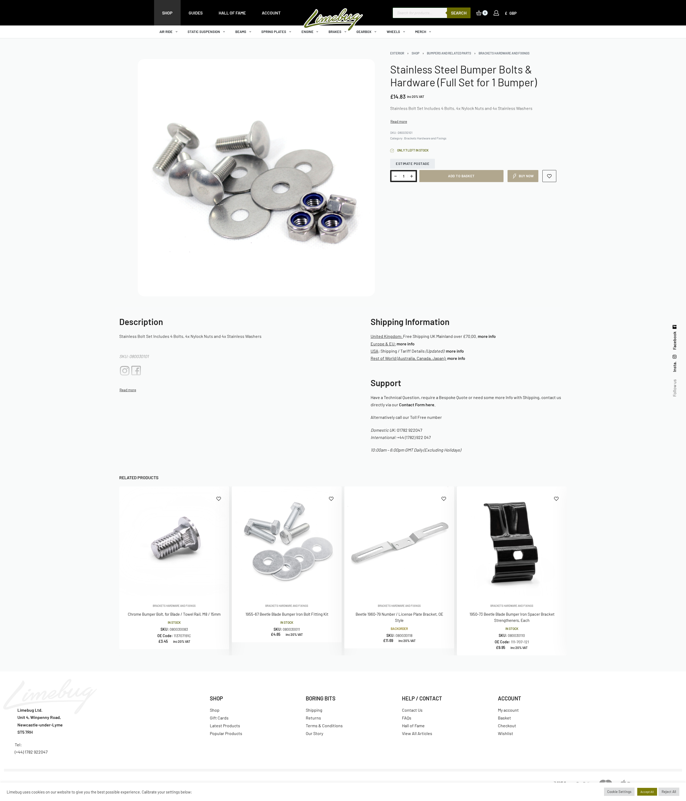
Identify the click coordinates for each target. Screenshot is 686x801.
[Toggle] (398, 121)
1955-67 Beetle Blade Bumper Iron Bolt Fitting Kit (286, 614)
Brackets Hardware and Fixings (504, 53)
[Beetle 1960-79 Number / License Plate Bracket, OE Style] (399, 541)
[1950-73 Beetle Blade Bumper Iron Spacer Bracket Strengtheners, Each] (512, 541)
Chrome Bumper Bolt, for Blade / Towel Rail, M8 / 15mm (174, 614)
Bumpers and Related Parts (449, 53)
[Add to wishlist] (549, 176)
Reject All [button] (669, 791)
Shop (415, 53)
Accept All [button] (647, 791)
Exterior (397, 53)
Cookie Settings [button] (619, 791)
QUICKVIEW (207, 589)
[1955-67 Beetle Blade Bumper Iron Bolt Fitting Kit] (287, 541)
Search (459, 12)
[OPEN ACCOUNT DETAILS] (496, 13)
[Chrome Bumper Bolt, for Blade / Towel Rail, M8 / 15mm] (174, 541)
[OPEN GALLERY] (256, 177)
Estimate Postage (412, 163)
